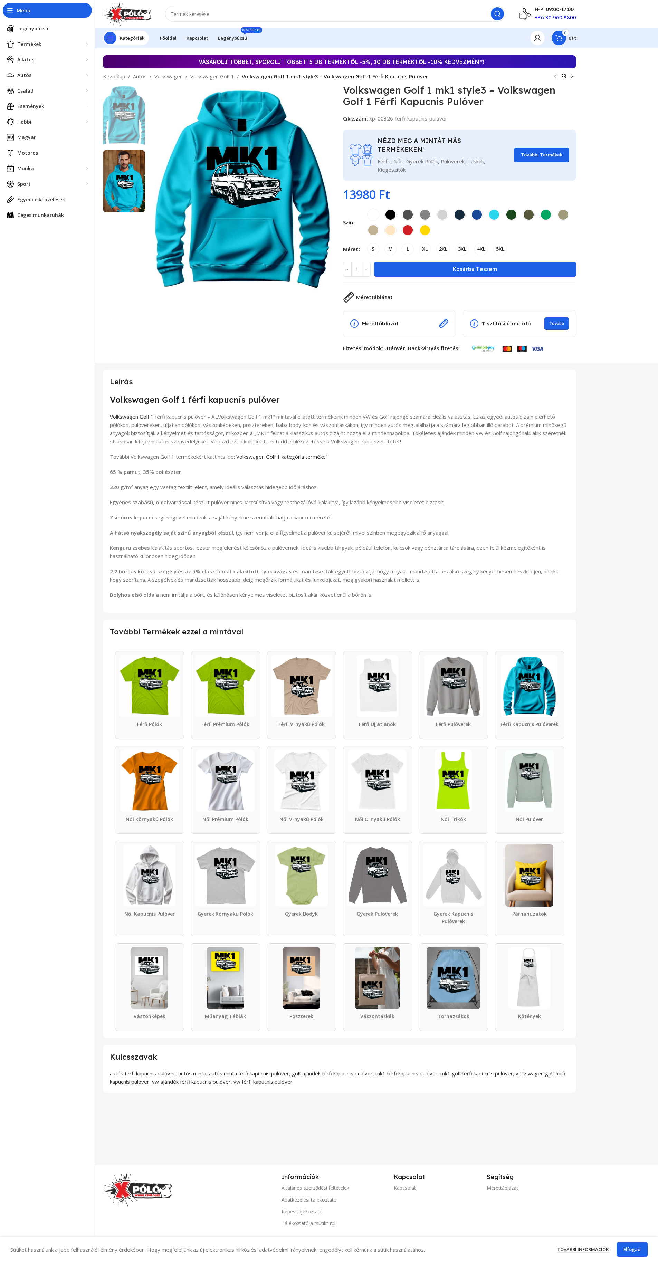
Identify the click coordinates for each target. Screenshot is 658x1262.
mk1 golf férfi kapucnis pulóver (476, 1073)
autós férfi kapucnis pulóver (142, 1073)
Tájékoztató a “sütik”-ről (308, 1223)
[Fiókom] (537, 38)
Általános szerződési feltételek (315, 1188)
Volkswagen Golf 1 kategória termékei (281, 456)
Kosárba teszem (475, 269)
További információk (583, 1249)
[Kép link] (137, 1188)
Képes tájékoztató (302, 1211)
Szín (348, 222)
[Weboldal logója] (127, 13)
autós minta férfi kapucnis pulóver (249, 1073)
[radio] (373, 215)
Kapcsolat (405, 1188)
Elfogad (632, 1249)
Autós (140, 76)
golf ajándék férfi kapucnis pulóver (332, 1073)
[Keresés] (497, 13)
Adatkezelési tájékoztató (309, 1199)
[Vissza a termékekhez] (564, 77)
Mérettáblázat (502, 1188)
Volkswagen (168, 76)
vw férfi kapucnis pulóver (263, 1081)
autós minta (192, 1073)
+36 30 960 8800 (555, 17)
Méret (350, 249)
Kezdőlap (114, 76)
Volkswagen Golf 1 (212, 76)
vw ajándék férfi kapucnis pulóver (191, 1081)
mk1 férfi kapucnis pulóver (406, 1073)
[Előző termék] (555, 77)
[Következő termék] (572, 77)
